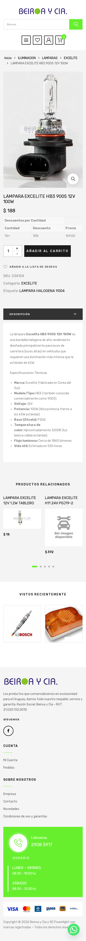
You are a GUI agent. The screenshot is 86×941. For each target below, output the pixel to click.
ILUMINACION (27, 58)
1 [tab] (34, 566)
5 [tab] (53, 566)
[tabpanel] (22, 517)
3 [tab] (45, 566)
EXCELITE (70, 58)
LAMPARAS (50, 58)
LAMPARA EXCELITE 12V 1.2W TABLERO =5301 (19, 503)
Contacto (10, 801)
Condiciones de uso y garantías (25, 816)
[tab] (43, 314)
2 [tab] (40, 566)
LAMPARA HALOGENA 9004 (42, 291)
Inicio (8, 58)
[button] (73, 178)
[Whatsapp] (74, 930)
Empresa (9, 794)
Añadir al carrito (47, 251)
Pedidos (9, 768)
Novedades (11, 809)
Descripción (19, 314)
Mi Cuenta (10, 760)
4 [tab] (49, 566)
